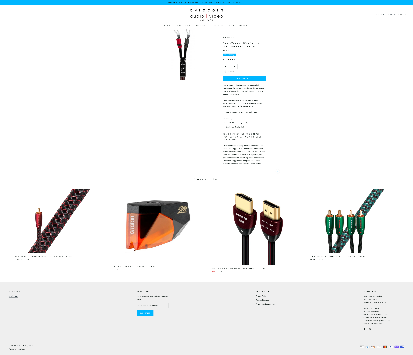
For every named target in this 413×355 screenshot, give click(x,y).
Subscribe (145, 313)
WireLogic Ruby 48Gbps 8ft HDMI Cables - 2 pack (239, 269)
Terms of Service (262, 300)
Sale (231, 25)
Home (167, 25)
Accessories (218, 25)
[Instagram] (370, 328)
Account (380, 15)
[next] (406, 228)
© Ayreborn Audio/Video (22, 346)
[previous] (6, 228)
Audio (178, 25)
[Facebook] (364, 328)
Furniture (201, 25)
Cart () (403, 14)
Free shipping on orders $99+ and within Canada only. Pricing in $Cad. (206, 2)
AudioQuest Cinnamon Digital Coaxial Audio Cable (43, 257)
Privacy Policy (261, 296)
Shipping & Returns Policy (266, 304)
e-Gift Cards (13, 296)
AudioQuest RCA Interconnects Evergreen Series (338, 257)
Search (391, 15)
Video (188, 25)
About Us (244, 25)
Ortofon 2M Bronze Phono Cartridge (134, 267)
